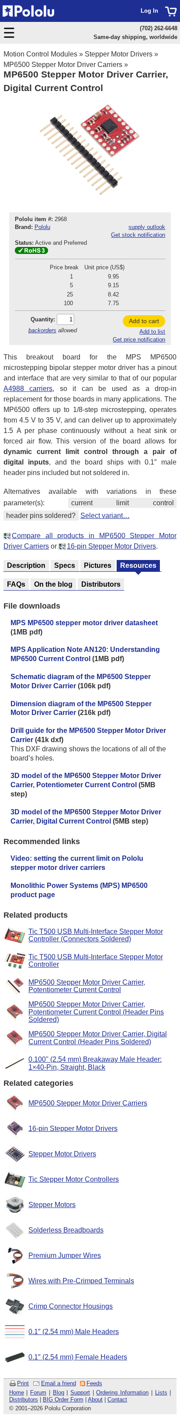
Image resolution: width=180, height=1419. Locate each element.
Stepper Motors (52, 1204)
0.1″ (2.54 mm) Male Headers (73, 1331)
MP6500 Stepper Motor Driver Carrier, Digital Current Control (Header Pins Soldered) (97, 1038)
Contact (117, 1399)
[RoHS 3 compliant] (31, 252)
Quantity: (43, 319)
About (95, 1399)
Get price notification (139, 339)
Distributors (23, 1399)
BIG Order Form (63, 1399)
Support (80, 1392)
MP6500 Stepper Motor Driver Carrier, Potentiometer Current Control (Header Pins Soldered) (96, 1011)
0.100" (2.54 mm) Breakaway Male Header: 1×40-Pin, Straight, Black (95, 1063)
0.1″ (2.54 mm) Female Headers (77, 1357)
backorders (42, 330)
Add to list (152, 331)
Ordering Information (122, 1392)
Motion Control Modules (40, 54)
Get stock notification (138, 235)
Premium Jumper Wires (64, 1255)
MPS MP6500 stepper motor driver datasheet (84, 623)
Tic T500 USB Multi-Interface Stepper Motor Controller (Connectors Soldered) (95, 935)
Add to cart (144, 320)
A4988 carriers (27, 388)
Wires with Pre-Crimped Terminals (81, 1281)
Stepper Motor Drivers (118, 54)
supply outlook (146, 227)
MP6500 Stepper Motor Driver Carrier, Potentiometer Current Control (86, 986)
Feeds (94, 1383)
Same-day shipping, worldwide (135, 37)
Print (23, 1383)
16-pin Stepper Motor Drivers (111, 546)
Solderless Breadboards (66, 1230)
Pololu (42, 227)
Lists (161, 1392)
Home (16, 1392)
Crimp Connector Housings (70, 1306)
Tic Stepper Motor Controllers (73, 1179)
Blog (58, 1392)
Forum (38, 1392)
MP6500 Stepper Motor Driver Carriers (62, 64)
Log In (149, 10)
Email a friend (58, 1383)
